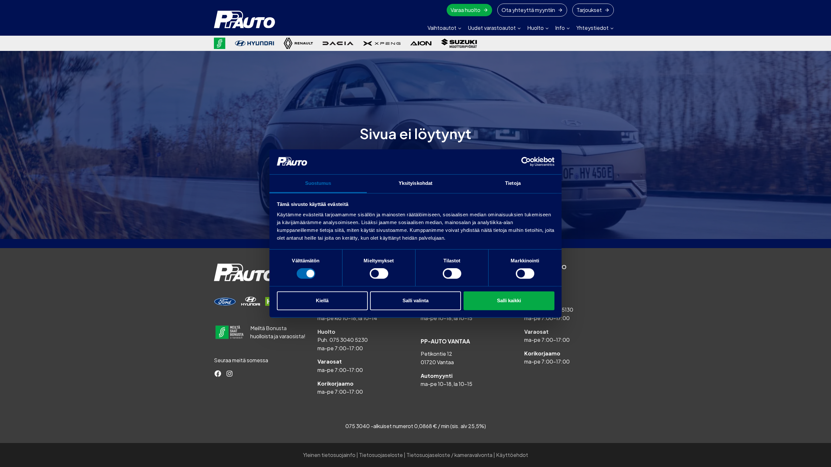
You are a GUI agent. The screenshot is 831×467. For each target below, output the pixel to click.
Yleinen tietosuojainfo (329, 454)
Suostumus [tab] (318, 183)
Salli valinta (415, 300)
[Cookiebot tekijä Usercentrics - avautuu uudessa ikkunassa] (526, 162)
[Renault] (298, 43)
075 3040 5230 (348, 339)
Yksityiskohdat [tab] (415, 183)
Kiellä (322, 300)
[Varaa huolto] (225, 301)
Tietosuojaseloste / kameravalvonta (449, 454)
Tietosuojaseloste (381, 454)
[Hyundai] (254, 43)
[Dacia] (338, 43)
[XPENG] (382, 43)
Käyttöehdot (512, 454)
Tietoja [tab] (513, 183)
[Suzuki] (459, 43)
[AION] (420, 43)
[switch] (379, 274)
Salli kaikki (509, 300)
